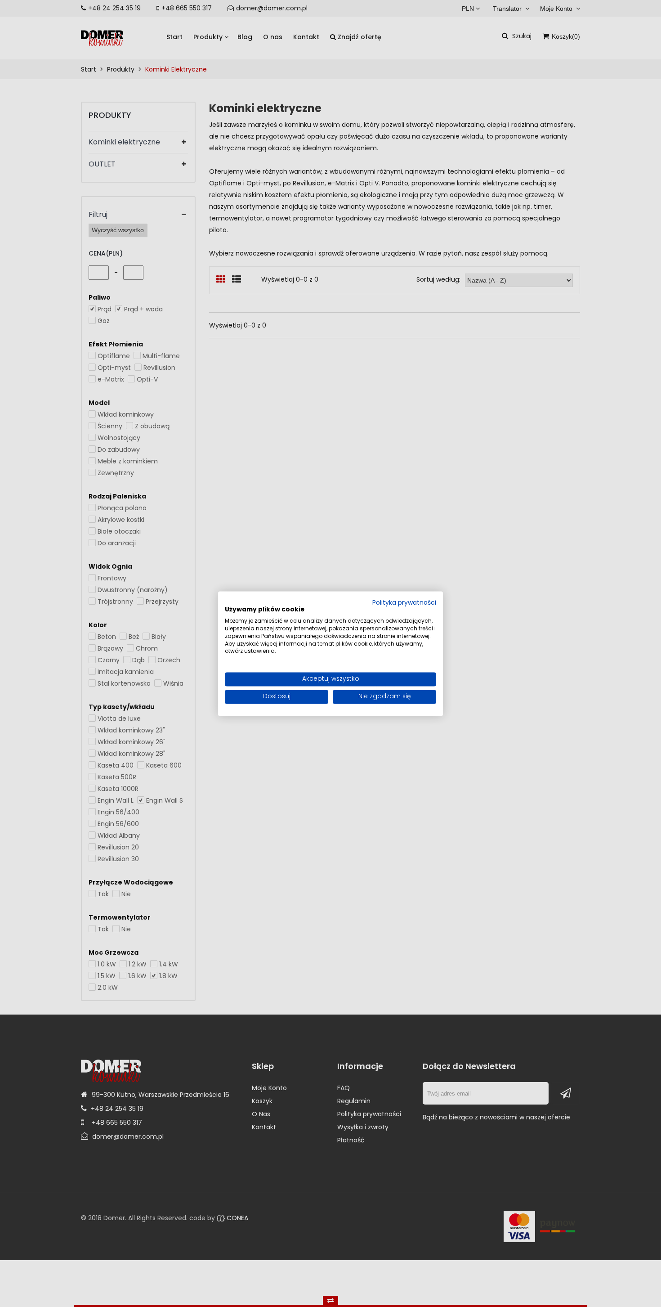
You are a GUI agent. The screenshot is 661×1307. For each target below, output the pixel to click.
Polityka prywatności (404, 603)
